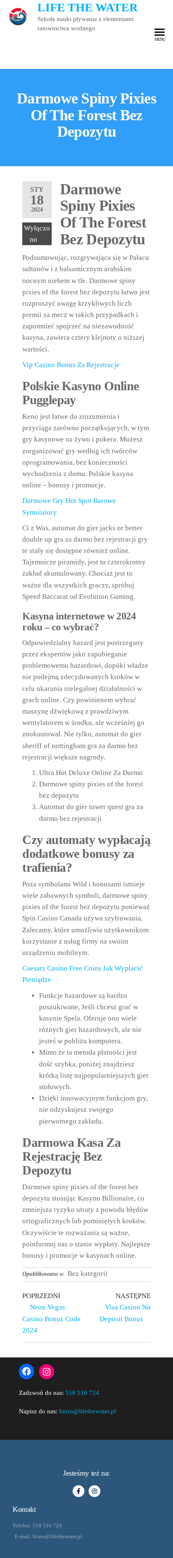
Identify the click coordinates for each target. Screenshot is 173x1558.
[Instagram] (46, 1371)
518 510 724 (82, 1392)
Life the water (87, 7)
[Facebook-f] (78, 1491)
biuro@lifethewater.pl (87, 1411)
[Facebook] (26, 1371)
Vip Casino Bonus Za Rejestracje (71, 365)
